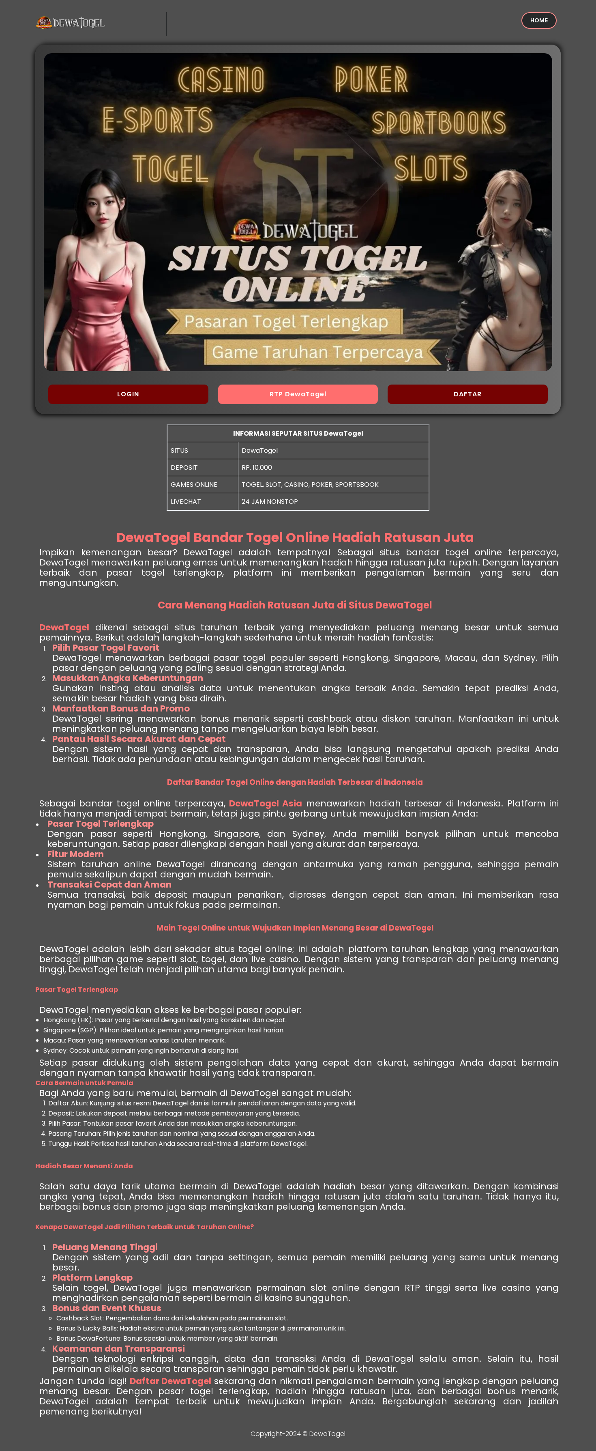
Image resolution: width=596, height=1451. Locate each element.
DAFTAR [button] (468, 394)
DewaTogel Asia (265, 803)
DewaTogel (64, 627)
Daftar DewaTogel (171, 1381)
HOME (539, 20)
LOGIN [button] (128, 394)
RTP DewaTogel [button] (298, 394)
